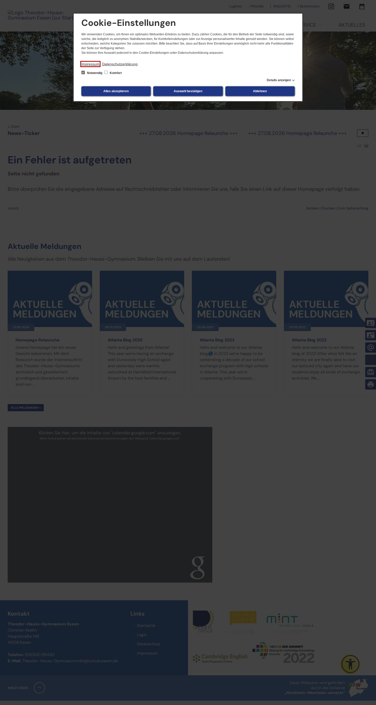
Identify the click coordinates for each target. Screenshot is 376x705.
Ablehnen (260, 91)
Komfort (115, 73)
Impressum (90, 64)
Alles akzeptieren (116, 91)
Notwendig (94, 73)
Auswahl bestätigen (188, 91)
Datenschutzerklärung (120, 64)
